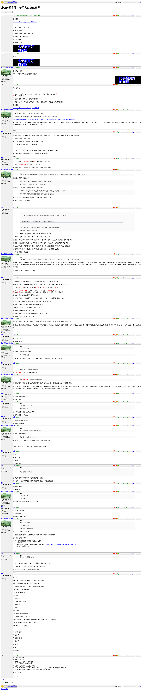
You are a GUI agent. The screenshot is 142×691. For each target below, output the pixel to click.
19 (14, 401)
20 (14, 417)
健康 (9, 2)
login (137, 2)
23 (14, 465)
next (4, 679)
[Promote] (114, 15)
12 (14, 277)
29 (14, 574)
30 (14, 655)
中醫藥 (14, 2)
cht (5, 2)
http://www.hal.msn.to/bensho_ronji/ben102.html (26, 108)
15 (14, 343)
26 (14, 507)
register (139, 2)
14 (14, 334)
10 (14, 254)
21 (14, 425)
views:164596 (4, 689)
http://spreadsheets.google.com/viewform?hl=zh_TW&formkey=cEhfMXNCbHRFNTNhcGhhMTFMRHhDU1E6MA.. (44, 119)
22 (14, 451)
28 (14, 553)
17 (14, 374)
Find (126, 2)
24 (14, 483)
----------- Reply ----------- (6, 12)
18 (14, 393)
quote (133, 15)
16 (14, 363)
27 (14, 518)
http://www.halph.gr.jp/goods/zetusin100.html (25, 22)
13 (14, 318)
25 (14, 491)
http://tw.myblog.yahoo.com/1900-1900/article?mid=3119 (61, 544)
